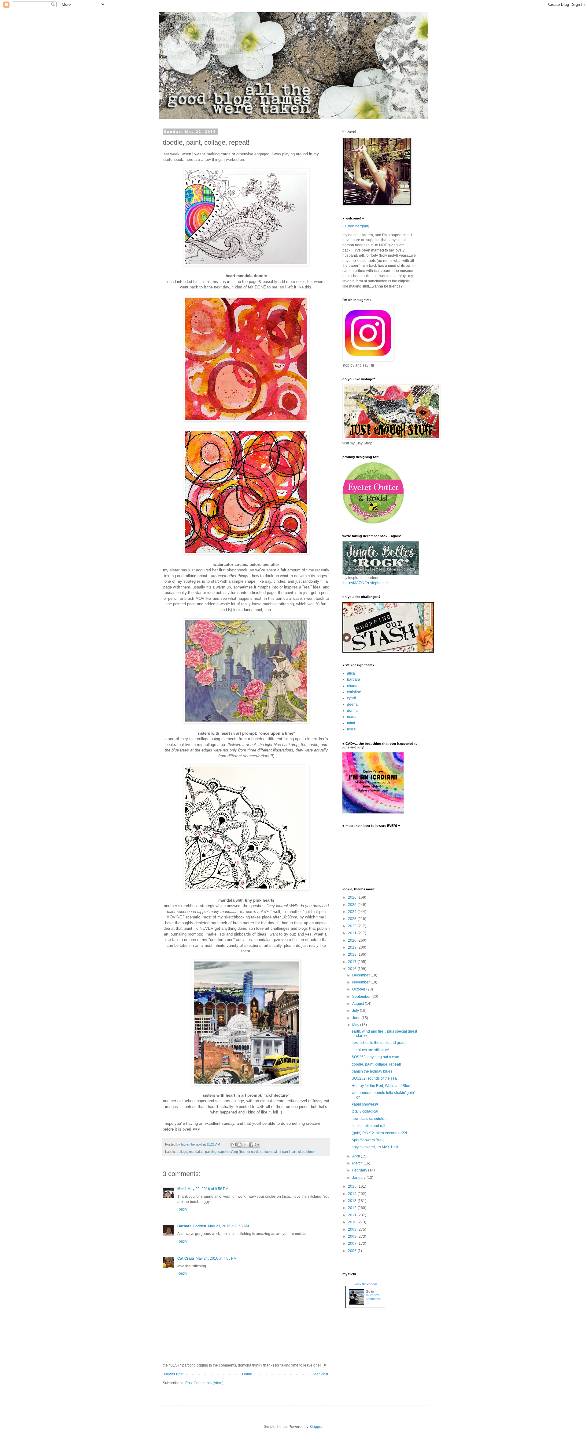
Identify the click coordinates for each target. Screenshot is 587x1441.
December (361, 975)
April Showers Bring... (369, 1140)
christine (354, 692)
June (356, 1018)
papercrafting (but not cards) (239, 1151)
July (356, 1010)
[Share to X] (245, 1145)
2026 (352, 897)
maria (351, 717)
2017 (352, 962)
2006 (352, 1251)
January (359, 1177)
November (361, 982)
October (359, 989)
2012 (352, 1208)
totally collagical (365, 1111)
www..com (365, 1284)
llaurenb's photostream (374, 1298)
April (356, 1156)
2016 (352, 969)
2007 (352, 1243)
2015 (352, 1186)
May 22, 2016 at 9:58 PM (207, 1189)
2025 (352, 905)
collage (182, 1151)
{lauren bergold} (355, 226)
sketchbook (307, 1151)
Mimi (181, 1189)
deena (352, 704)
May (356, 1025)
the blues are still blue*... (372, 1050)
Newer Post (173, 1374)
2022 (352, 926)
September (361, 996)
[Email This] (234, 1145)
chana (352, 686)
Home (247, 1374)
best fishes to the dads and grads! (379, 1043)
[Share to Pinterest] (257, 1145)
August (358, 1003)
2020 (352, 940)
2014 (352, 1194)
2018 (352, 954)
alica (351, 673)
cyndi (351, 698)
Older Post (319, 1374)
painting (210, 1151)
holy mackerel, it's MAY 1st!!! (375, 1147)
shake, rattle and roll (368, 1126)
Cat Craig (185, 1258)
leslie (351, 729)
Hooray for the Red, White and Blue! (381, 1086)
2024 (352, 912)
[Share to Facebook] (251, 1145)
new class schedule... (369, 1119)
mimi (351, 723)
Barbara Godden (191, 1226)
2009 (352, 1229)
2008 (352, 1236)
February (360, 1170)
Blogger (315, 1427)
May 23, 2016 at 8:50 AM (228, 1226)
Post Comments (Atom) (204, 1383)
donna (352, 710)
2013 (352, 1201)
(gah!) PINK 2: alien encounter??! (379, 1133)
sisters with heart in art (279, 1151)
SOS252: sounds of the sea (374, 1078)
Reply (182, 1209)
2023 (352, 919)
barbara (353, 679)
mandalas (196, 1151)
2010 (352, 1222)
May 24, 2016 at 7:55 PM (216, 1258)
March (358, 1163)
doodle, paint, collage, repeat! (376, 1064)
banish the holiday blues (372, 1071)
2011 (352, 1215)
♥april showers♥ (365, 1104)
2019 (352, 947)
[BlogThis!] (239, 1145)
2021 (352, 933)
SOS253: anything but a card (375, 1057)
